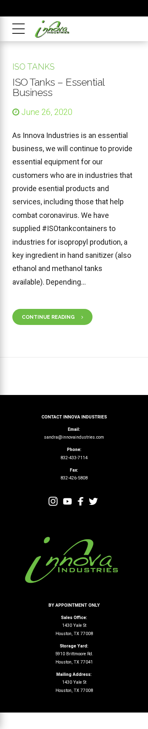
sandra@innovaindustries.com (74, 437)
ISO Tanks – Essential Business (58, 87)
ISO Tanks (33, 67)
